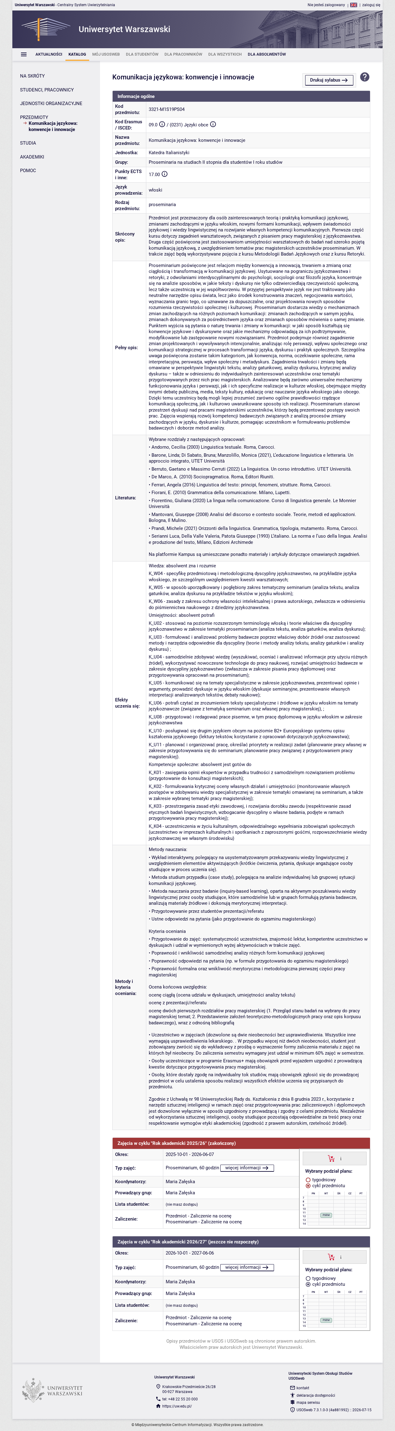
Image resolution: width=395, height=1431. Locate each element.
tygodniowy (323, 1180)
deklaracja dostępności (316, 1395)
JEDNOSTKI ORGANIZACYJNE (51, 103)
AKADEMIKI (32, 157)
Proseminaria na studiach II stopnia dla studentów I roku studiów (215, 162)
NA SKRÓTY (32, 76)
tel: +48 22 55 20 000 (180, 1399)
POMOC (28, 170)
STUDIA (28, 143)
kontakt (303, 1388)
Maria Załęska (180, 1181)
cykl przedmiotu (328, 1185)
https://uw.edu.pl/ (177, 1406)
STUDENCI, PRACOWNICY (47, 90)
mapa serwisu (308, 1402)
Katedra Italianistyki (169, 152)
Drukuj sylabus (325, 80)
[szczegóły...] (341, 1158)
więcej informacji (243, 1168)
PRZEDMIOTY (34, 117)
